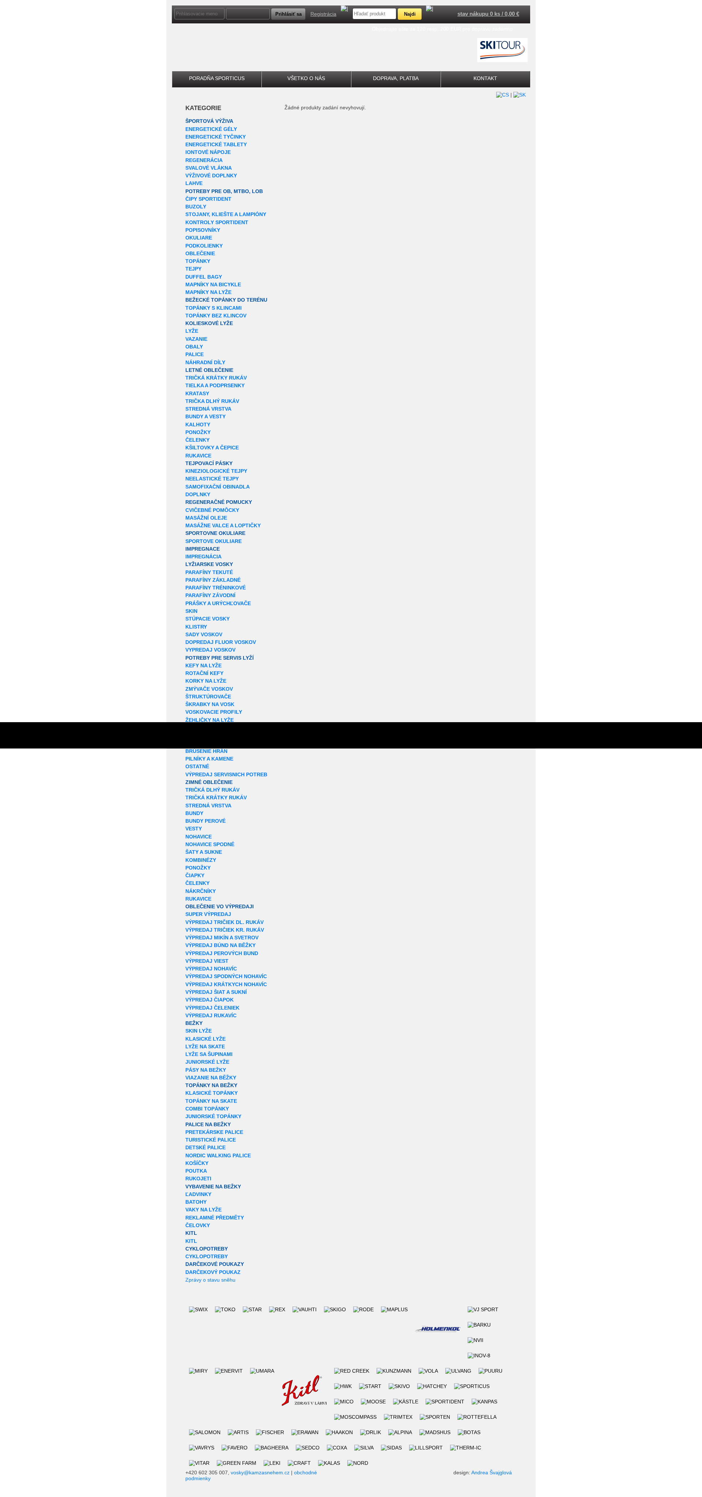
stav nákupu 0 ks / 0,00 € (488, 14)
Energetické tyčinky (215, 137)
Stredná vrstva (208, 409)
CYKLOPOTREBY (206, 1249)
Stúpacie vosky (207, 619)
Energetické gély (211, 129)
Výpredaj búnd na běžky (220, 945)
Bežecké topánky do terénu (226, 300)
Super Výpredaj (208, 914)
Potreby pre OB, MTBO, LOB (224, 191)
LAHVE (194, 183)
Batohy (196, 1202)
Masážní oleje (206, 518)
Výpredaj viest (207, 961)
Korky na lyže (205, 681)
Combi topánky (207, 1109)
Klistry (196, 627)
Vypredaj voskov (210, 650)
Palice (194, 354)
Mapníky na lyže (208, 292)
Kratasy (197, 393)
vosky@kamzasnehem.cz (260, 1472)
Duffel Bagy (203, 277)
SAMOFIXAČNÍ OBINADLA (217, 487)
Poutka (196, 1171)
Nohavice (198, 837)
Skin (191, 611)
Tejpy (193, 269)
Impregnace (202, 549)
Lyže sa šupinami (209, 1054)
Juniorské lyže (207, 1062)
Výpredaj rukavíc (211, 1015)
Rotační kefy (204, 673)
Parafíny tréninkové (215, 588)
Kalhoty (197, 424)
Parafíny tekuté (209, 572)
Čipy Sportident (208, 199)
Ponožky (198, 432)
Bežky (194, 1023)
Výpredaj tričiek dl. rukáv (224, 922)
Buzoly (195, 207)
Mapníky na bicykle (213, 284)
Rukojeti (198, 1178)
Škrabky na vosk (209, 704)
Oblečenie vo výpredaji (219, 906)
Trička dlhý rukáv (212, 401)
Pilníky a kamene (209, 759)
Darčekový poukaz (213, 1272)
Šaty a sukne (203, 852)
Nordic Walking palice (218, 1155)
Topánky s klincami (213, 308)
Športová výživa (209, 121)
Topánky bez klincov (215, 315)
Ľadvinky (198, 1194)
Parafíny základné (213, 580)
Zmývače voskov (209, 689)
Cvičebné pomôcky (212, 510)
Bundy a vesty (205, 416)
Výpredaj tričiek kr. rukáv (224, 930)
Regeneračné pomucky (218, 502)
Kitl (191, 1233)
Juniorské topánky (213, 1116)
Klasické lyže (205, 1039)
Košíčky (196, 1163)
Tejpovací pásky (209, 463)
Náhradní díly (205, 362)
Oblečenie (200, 253)
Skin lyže (198, 1031)
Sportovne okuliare (215, 533)
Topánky (197, 261)
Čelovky (197, 1225)
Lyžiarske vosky (209, 564)
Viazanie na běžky (210, 1078)
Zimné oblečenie (209, 782)
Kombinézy (200, 860)
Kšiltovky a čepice (212, 447)
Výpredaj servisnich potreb (226, 774)
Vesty (193, 829)
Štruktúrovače (208, 697)
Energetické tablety (216, 144)
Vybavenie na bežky (213, 1186)
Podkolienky (204, 246)
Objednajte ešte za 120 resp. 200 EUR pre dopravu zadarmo (442, 29)
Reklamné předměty (214, 1218)
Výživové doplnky (211, 175)
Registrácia (323, 14)
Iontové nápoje (208, 152)
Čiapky (194, 875)
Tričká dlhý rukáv (212, 790)
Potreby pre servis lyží (219, 658)
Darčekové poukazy (214, 1264)
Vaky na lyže (203, 1210)
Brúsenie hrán (206, 751)
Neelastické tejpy (212, 479)
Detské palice (205, 1147)
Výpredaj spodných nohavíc (226, 976)
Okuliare (198, 238)
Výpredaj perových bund (221, 953)
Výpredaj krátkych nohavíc (226, 984)
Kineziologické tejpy (216, 471)
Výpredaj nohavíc (211, 969)
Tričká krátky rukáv (216, 378)
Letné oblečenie (209, 370)
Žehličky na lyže (209, 720)
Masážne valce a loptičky (223, 525)
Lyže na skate (205, 1046)
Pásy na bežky (205, 1070)
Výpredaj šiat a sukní (216, 992)
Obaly (194, 347)
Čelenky (197, 440)
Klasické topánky (211, 1093)
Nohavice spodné (209, 844)
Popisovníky (202, 230)
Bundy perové (205, 821)
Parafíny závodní (210, 595)
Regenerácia (204, 160)
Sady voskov (203, 634)
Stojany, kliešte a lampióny (225, 214)
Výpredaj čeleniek (212, 1008)
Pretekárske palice (214, 1132)
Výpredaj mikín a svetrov (221, 937)
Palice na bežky (208, 1124)
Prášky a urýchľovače (218, 603)
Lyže (191, 331)
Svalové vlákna (208, 168)
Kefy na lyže (203, 665)
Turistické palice (210, 1140)
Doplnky (197, 494)
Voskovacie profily (213, 712)
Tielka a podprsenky (215, 385)
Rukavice (198, 456)
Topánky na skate (211, 1101)
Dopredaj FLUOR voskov (220, 642)
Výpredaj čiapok (209, 1000)
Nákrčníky (200, 891)
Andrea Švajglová (491, 1472)
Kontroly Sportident (216, 222)
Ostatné (197, 766)
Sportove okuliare (213, 541)
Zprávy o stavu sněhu (210, 1280)
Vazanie (196, 339)
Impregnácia (203, 556)
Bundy (194, 813)
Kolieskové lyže (209, 323)
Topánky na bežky (211, 1085)
